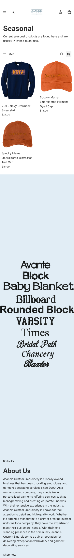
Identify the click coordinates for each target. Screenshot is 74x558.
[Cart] (69, 12)
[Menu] (4, 12)
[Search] (13, 12)
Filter (10, 54)
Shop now (9, 554)
